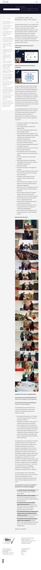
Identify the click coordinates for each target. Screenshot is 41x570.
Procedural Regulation (25, 548)
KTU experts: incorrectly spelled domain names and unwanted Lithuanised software (7, 51)
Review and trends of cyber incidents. (26, 495)
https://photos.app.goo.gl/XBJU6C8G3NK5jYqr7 (26, 397)
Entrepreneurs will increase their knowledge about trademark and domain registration (7, 97)
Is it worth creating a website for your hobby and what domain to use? (7, 71)
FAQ (22, 552)
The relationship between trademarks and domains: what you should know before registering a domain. (27, 513)
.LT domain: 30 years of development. (26, 490)
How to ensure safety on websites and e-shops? (7, 61)
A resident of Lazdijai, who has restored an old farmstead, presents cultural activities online (8, 27)
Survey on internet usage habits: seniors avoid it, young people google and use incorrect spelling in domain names (7, 77)
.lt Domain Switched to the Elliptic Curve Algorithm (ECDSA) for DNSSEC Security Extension (7, 66)
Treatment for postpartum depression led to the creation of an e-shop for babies (7, 45)
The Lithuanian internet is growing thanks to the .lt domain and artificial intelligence (7, 33)
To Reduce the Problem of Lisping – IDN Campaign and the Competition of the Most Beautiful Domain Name (8, 39)
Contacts (23, 554)
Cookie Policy (23, 550)
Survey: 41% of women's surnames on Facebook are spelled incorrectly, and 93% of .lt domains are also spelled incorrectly (7, 103)
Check (29, 9)
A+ (37, 22)
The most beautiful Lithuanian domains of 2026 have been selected (7, 22)
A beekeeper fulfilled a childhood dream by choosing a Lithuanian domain (6, 57)
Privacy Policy (23, 551)
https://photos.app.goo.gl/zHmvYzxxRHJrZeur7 (25, 402)
